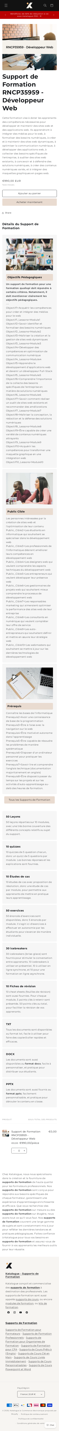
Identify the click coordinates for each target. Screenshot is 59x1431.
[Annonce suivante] (54, 15)
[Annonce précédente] (5, 15)
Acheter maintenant (29, 202)
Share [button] (8, 212)
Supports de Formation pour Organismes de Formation (25, 1341)
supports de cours (27, 1299)
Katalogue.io (15, 1410)
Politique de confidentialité (30, 1419)
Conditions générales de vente (31, 1423)
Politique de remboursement (34, 1414)
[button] (6, 5)
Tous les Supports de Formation (29, 799)
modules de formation (19, 1303)
